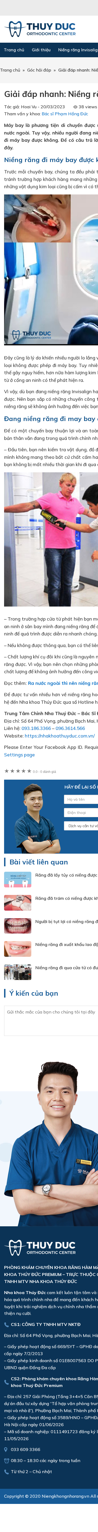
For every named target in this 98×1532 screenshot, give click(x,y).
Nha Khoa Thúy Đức (39, 29)
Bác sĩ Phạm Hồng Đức (65, 113)
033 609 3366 (25, 1449)
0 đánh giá (44, 772)
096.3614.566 (70, 728)
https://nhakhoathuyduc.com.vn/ (60, 736)
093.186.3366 (36, 728)
